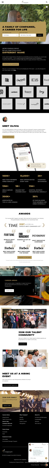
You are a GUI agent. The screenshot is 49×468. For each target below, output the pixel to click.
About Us (37, 414)
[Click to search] (47, 2)
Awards (21, 417)
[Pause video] (47, 7)
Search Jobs (7, 405)
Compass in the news (25, 257)
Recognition (22, 423)
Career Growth (23, 421)
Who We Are (38, 423)
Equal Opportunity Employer (32, 462)
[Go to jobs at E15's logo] (42, 80)
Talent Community (6, 419)
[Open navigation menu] (2, 2)
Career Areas (5, 429)
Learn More (9, 289)
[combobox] (27, 35)
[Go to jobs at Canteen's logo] (6, 92)
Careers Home (6, 414)
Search (40, 35)
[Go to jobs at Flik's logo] (14, 80)
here (15, 70)
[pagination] (33, 289)
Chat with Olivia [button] (8, 136)
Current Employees (7, 425)
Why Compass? (24, 414)
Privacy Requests (35, 464)
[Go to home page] (24, 2)
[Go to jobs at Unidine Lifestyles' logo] (20, 92)
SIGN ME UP (23, 343)
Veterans (37, 421)
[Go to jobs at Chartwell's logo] (14, 104)
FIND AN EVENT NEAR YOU (10, 385)
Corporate (4, 431)
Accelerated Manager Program (9, 441)
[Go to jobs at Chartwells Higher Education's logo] (28, 80)
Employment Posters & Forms (16, 462)
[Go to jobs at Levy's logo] (34, 92)
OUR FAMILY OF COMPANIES (11, 64)
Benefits (22, 419)
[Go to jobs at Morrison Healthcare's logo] (28, 104)
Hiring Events (5, 417)
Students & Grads (6, 436)
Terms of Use (43, 464)
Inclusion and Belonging (41, 417)
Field (3, 433)
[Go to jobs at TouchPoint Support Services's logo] (42, 104)
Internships (5, 439)
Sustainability (38, 419)
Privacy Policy (43, 462)
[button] (39, 39)
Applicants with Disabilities (20, 459)
